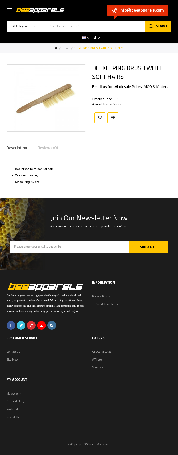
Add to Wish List (99, 117)
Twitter (21, 325)
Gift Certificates (102, 351)
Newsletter (14, 417)
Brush (65, 48)
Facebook (11, 325)
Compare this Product (112, 117)
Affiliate (97, 359)
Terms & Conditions (105, 304)
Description (17, 148)
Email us (99, 87)
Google (31, 325)
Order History (15, 401)
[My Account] (97, 38)
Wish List (12, 409)
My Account (14, 393)
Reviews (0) (48, 148)
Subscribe (148, 247)
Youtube (41, 325)
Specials (97, 367)
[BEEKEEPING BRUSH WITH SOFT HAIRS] (46, 98)
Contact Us (13, 351)
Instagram (51, 325)
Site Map (12, 359)
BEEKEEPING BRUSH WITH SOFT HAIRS (99, 48)
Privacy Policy (101, 296)
